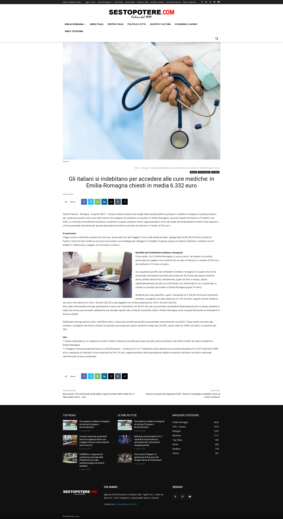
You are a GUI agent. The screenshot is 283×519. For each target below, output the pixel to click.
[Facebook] (202, 2)
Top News (215, 172)
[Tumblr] (118, 202)
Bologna (145, 168)
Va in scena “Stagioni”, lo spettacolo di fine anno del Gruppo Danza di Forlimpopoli (147, 457)
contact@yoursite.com (126, 504)
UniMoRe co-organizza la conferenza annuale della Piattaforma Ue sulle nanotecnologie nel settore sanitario (91, 460)
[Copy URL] (125, 202)
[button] (216, 38)
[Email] (111, 202)
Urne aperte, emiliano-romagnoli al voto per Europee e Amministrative (94, 424)
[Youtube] (218, 2)
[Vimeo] (214, 2)
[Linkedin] (104, 202)
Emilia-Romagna (204, 172)
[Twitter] (210, 2)
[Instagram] (206, 2)
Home (137, 168)
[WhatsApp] (98, 202)
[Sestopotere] (141, 13)
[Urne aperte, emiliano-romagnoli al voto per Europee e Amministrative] (70, 425)
